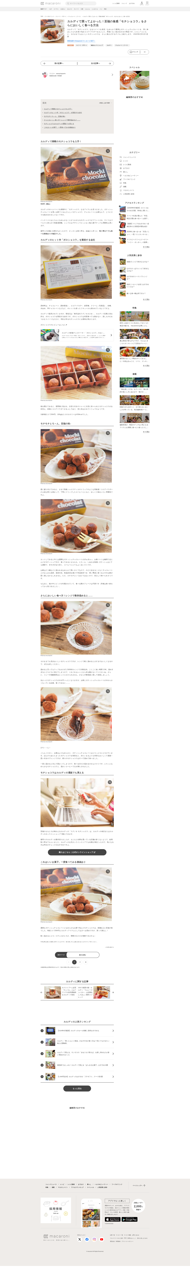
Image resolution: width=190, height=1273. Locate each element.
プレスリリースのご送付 (116, 1238)
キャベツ (76, 9)
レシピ (62, 1184)
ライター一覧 (119, 1235)
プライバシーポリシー (127, 1241)
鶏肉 (105, 9)
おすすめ (132, 3)
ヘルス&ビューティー (101, 1184)
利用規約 (118, 1241)
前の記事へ (59, 63)
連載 (53, 1187)
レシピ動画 (116, 3)
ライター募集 (127, 1235)
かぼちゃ (63, 9)
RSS (125, 1238)
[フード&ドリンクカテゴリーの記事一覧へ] (70, 45)
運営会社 (112, 1241)
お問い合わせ (135, 1235)
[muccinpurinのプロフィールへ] (77, 75)
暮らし (89, 1184)
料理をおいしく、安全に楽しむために (138, 1238)
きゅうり (69, 9)
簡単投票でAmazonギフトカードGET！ (81, 41)
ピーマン (56, 9)
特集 (47, 1187)
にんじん (87, 9)
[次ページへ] (85, 962)
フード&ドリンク (117, 1184)
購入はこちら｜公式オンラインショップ (76, 852)
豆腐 (82, 9)
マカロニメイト (63, 1187)
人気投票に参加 (102, 1187)
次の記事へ (95, 63)
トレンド (124, 3)
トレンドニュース (51, 1184)
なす (50, 9)
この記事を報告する (109, 947)
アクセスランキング (77, 1187)
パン (101, 9)
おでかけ (81, 1184)
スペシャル (90, 1187)
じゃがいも (95, 9)
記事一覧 (112, 1235)
